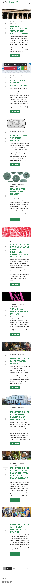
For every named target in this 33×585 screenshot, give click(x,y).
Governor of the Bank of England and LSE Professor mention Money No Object (20, 250)
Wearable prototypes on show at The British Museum (19, 30)
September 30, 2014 (14, 465)
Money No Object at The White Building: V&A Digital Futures (19, 416)
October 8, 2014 (13, 409)
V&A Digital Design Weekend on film (19, 311)
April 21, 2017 (13, 23)
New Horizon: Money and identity (17, 191)
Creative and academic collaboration (18, 83)
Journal (19, 21)
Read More (15, 55)
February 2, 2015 (13, 306)
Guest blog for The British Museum (18, 138)
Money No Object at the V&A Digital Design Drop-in (19, 528)
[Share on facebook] (3, 582)
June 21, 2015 (13, 241)
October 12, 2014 (13, 356)
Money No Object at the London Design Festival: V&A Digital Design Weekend (19, 473)
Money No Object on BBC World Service (19, 361)
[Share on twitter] (11, 582)
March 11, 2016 (13, 133)
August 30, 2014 (13, 521)
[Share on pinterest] (8, 582)
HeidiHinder (14, 21)
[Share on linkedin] (5, 582)
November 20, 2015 (14, 186)
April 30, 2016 (13, 77)
